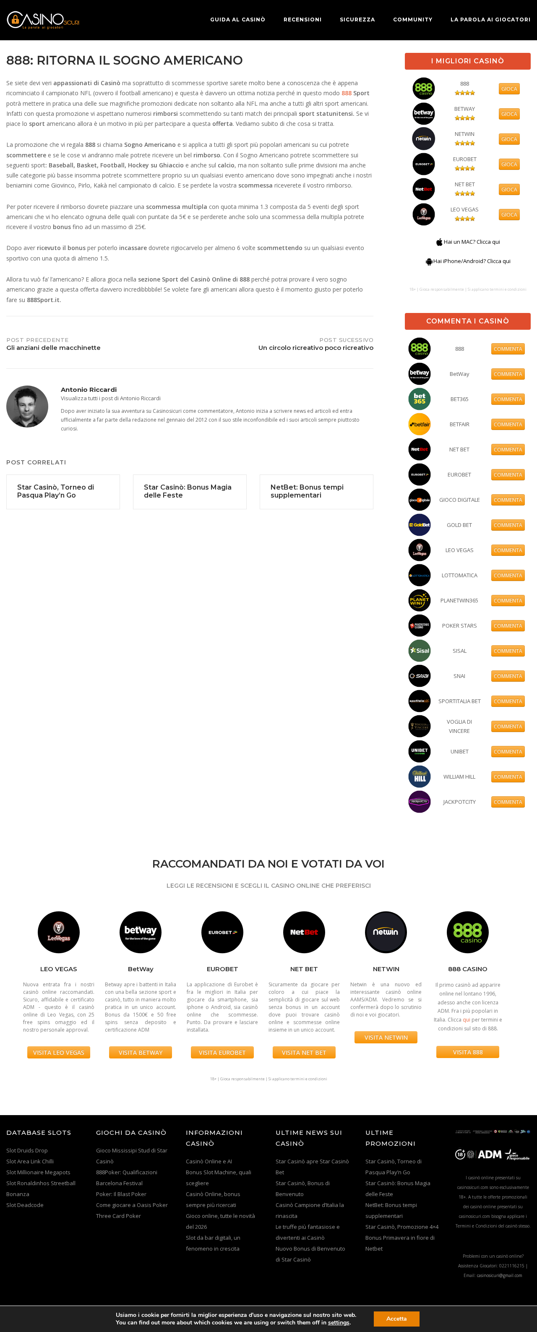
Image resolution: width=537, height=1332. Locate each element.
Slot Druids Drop (27, 1150)
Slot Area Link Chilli (30, 1161)
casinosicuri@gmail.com (499, 1275)
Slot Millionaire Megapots (38, 1172)
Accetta (396, 1319)
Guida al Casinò (238, 19)
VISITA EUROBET (222, 1052)
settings (338, 1323)
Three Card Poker (118, 1216)
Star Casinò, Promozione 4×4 (401, 1226)
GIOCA (509, 88)
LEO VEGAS (465, 209)
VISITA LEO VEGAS (58, 1052)
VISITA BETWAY (140, 1052)
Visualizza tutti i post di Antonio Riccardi (111, 398)
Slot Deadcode (25, 1205)
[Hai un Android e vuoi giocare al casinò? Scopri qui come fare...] (429, 261)
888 (346, 93)
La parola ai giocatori (491, 19)
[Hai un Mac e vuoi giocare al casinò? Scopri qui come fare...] (439, 241)
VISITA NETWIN (386, 1037)
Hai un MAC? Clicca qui (472, 241)
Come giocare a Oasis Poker (132, 1205)
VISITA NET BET (304, 1052)
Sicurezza (357, 19)
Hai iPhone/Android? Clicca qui (472, 261)
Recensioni (303, 19)
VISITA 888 (468, 1052)
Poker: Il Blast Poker (121, 1194)
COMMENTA (508, 348)
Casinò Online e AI (209, 1161)
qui (466, 1019)
